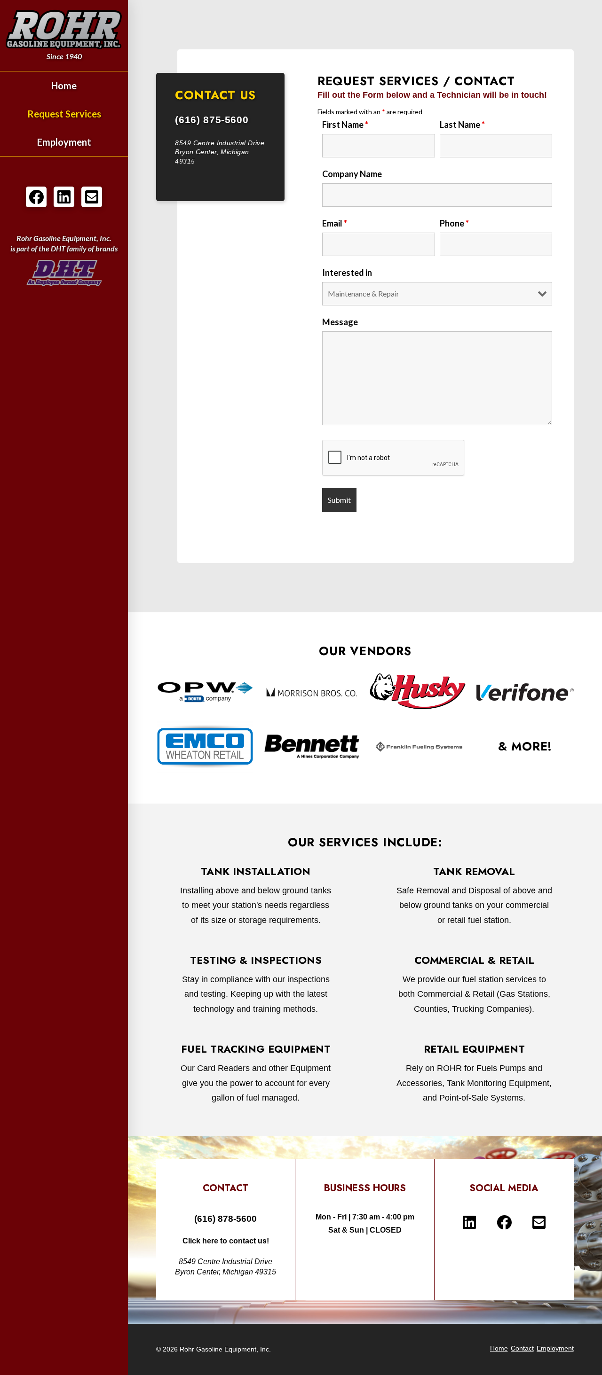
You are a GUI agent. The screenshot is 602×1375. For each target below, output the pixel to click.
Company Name (352, 174)
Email (334, 223)
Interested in (347, 272)
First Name (345, 124)
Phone (454, 223)
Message (340, 322)
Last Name (462, 124)
